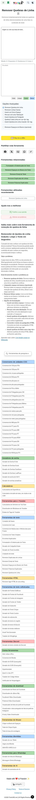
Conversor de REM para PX (11, 453)
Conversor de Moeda (9, 658)
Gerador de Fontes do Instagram (12, 598)
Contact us (18, 793)
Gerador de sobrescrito (9, 617)
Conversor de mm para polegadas (13, 415)
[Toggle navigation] (3, 2)
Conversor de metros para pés (12, 411)
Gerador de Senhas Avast (10, 465)
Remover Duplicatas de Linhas (18, 178)
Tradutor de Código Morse (10, 677)
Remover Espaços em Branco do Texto (18, 170)
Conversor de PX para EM (10, 441)
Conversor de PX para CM (10, 445)
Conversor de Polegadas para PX (13, 407)
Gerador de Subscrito (9, 606)
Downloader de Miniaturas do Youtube (14, 508)
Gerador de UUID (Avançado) (11, 665)
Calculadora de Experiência (11, 489)
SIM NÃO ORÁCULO (9, 747)
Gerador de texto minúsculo (11, 625)
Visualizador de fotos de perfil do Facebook (16, 705)
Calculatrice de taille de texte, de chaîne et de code (16, 494)
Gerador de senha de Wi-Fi (11, 477)
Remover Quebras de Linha (14, 107)
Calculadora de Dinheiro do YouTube (14, 504)
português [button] (18, 784)
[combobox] (17, 353)
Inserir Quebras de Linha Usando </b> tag (18, 122)
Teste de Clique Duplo (9, 727)
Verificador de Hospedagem (11, 680)
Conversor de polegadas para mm (13, 400)
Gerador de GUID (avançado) (11, 661)
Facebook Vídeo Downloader (11, 697)
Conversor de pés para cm (10, 381)
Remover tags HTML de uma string (13, 581)
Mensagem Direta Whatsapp (11, 760)
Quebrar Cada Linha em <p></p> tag (17, 119)
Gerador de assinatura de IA (11, 769)
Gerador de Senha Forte (10, 462)
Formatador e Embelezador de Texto (18, 166)
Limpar (20, 98)
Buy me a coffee (19, 138)
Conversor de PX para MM (10, 430)
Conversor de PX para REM (11, 437)
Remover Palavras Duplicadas (18, 183)
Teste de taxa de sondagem (11, 731)
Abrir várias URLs (8, 654)
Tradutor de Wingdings (9, 636)
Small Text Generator (9, 632)
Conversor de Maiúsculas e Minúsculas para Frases (16, 530)
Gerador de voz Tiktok (9, 740)
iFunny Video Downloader (10, 714)
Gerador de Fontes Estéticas (11, 590)
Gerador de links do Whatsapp (12, 756)
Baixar (32, 98)
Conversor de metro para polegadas (13, 418)
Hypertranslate (7, 669)
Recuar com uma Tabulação (14, 114)
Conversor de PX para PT (10, 434)
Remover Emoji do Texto (18, 174)
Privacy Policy (11, 789)
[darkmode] (33, 2)
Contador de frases (8, 521)
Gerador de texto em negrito (11, 621)
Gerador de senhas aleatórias (11, 480)
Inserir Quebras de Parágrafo (14, 117)
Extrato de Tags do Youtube (11, 512)
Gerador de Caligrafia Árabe (11, 546)
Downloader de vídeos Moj (10, 693)
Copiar (26, 98)
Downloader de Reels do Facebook (13, 689)
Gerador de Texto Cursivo (10, 613)
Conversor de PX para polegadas (13, 449)
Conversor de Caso (8, 525)
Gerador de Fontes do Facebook (12, 594)
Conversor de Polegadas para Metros (14, 403)
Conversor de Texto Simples (11, 535)
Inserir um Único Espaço (13, 112)
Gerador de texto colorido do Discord (14, 645)
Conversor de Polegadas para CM (13, 392)
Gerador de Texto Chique (10, 609)
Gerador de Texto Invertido (10, 550)
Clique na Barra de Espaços (11, 723)
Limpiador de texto (8, 554)
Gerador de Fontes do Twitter (11, 602)
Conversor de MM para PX (10, 422)
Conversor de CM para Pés (11, 365)
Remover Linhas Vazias (12, 110)
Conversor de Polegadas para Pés (13, 396)
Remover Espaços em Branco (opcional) (18, 127)
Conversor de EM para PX (10, 377)
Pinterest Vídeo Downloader (11, 701)
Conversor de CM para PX (10, 369)
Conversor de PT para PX (10, 426)
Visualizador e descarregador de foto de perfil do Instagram (17, 710)
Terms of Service (24, 789)
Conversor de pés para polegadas (13, 384)
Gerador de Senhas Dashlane (12, 469)
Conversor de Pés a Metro (10, 388)
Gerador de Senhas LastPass (11, 473)
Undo (13, 98)
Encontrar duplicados (9, 538)
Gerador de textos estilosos (11, 628)
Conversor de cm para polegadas (13, 373)
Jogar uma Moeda (8, 744)
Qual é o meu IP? (7, 673)
